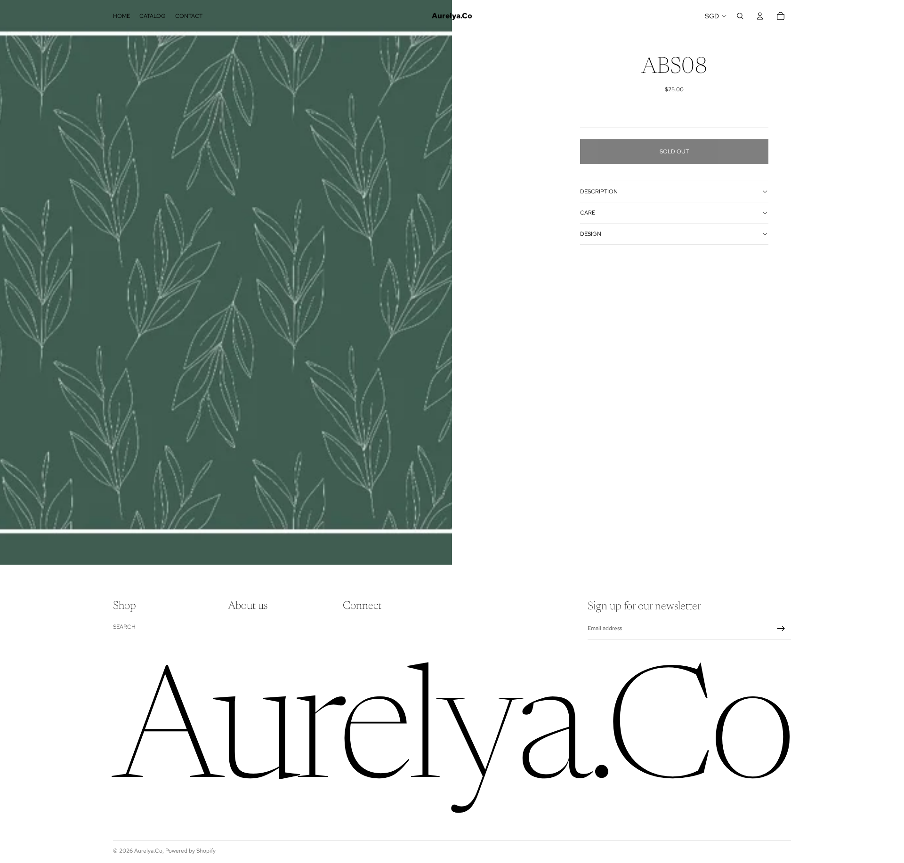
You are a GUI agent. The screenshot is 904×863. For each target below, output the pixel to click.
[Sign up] (781, 629)
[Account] (760, 16)
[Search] (740, 16)
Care (587, 212)
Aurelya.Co (148, 851)
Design (590, 234)
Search (124, 627)
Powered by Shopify (190, 851)
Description (599, 191)
